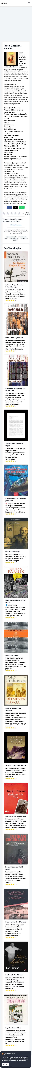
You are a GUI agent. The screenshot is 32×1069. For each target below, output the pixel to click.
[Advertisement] (16, 25)
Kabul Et (5, 1064)
